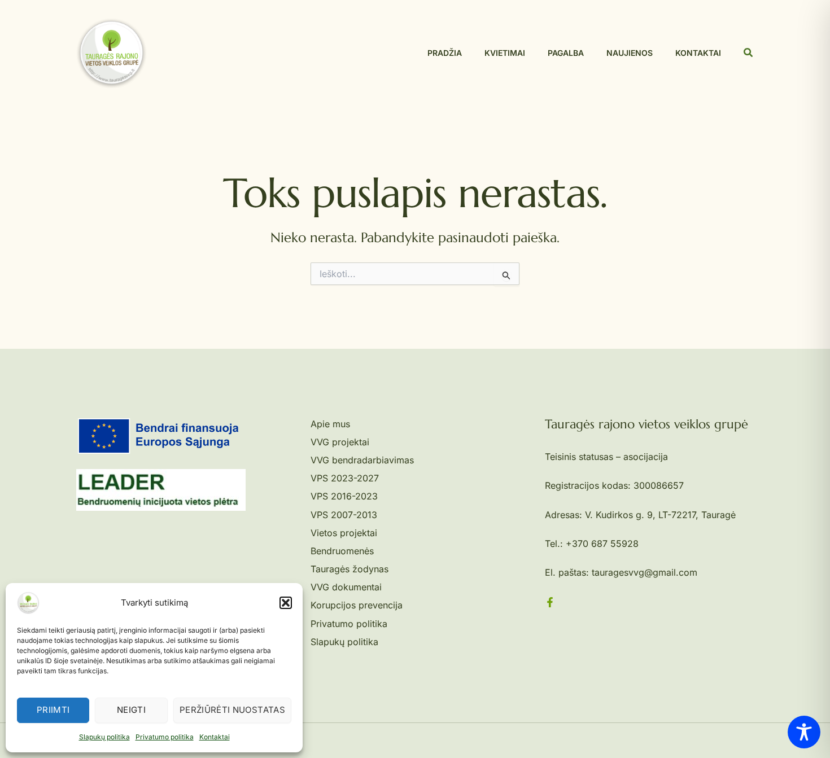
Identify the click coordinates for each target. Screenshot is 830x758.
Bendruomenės (342, 551)
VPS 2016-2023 (344, 496)
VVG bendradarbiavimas (362, 460)
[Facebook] (550, 602)
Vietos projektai (344, 532)
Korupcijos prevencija (357, 605)
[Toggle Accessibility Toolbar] (804, 732)
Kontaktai (214, 737)
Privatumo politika (165, 737)
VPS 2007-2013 (344, 514)
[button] (285, 602)
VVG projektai (340, 442)
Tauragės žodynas (349, 569)
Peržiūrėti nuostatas (232, 709)
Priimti (53, 709)
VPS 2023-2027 (345, 478)
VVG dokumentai (346, 587)
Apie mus (330, 424)
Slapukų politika (104, 737)
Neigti (131, 709)
